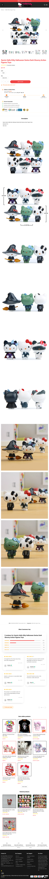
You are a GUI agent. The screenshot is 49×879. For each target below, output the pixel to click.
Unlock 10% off (2, 873)
